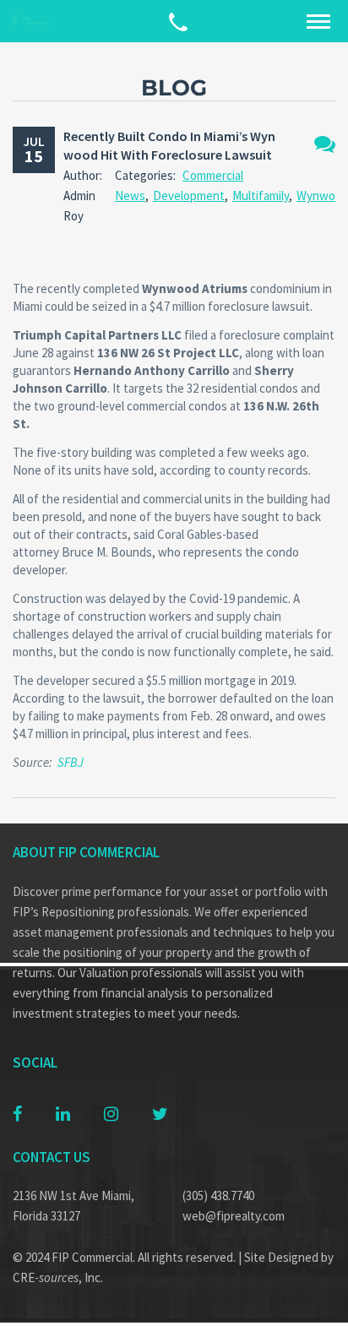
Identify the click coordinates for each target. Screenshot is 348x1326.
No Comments (324, 144)
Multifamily (260, 195)
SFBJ (70, 762)
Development (189, 195)
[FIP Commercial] (34, 21)
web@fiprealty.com (233, 1216)
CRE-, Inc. (58, 1277)
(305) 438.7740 (218, 1195)
